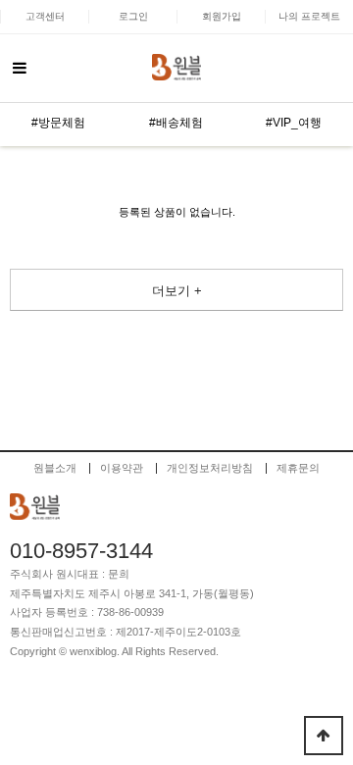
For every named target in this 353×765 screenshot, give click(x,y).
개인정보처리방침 (210, 468)
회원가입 (221, 16)
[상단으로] (323, 735)
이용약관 (121, 468)
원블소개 (54, 468)
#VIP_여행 (294, 122)
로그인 (133, 16)
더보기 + (177, 290)
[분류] (19, 68)
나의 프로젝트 (309, 16)
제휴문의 (298, 468)
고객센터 (45, 16)
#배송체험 (176, 122)
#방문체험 (58, 122)
